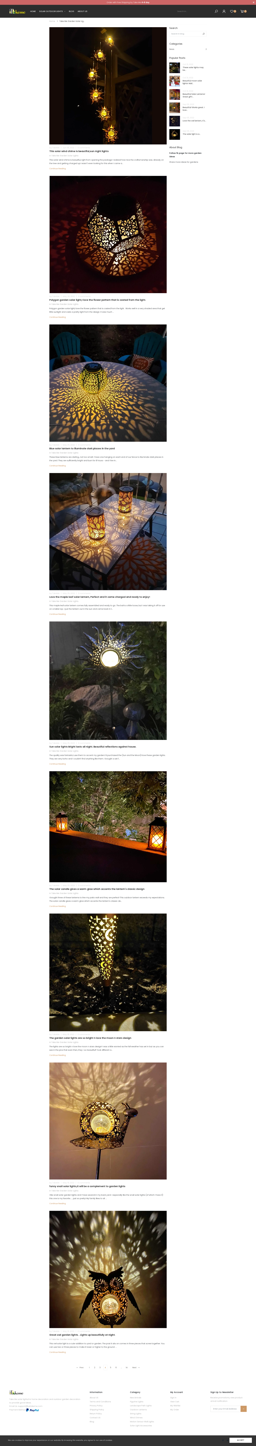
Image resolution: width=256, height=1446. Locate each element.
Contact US (95, 1417)
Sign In (173, 1397)
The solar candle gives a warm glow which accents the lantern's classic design (96, 889)
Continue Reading (57, 168)
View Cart (174, 1401)
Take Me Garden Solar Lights (64, 155)
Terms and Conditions (100, 1401)
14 (127, 1367)
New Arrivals (135, 1397)
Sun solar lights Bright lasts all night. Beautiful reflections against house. (92, 746)
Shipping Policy (97, 1409)
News (188, 49)
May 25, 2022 (69, 445)
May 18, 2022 (68, 1034)
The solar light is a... (192, 134)
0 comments (84, 147)
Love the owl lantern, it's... (194, 120)
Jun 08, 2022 (68, 147)
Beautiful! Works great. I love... (194, 108)
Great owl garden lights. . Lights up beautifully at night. (82, 1334)
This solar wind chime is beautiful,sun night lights (79, 151)
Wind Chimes (136, 1417)
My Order (174, 1409)
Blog (92, 1421)
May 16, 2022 (68, 1182)
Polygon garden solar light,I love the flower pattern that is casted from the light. (97, 300)
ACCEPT (240, 1440)
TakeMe (55, 147)
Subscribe (244, 1409)
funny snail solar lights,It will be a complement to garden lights (87, 1186)
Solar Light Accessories (141, 1425)
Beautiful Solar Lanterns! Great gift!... (194, 95)
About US (94, 1397)
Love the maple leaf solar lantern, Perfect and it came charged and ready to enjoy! (99, 597)
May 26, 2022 (69, 296)
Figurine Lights (136, 1401)
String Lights (135, 1413)
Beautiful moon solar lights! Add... (192, 82)
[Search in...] (216, 11)
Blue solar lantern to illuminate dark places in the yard (82, 448)
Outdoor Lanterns (138, 1409)
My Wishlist (175, 1405)
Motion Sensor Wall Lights (142, 1421)
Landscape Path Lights (141, 1405)
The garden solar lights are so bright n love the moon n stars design (90, 1038)
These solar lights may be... (193, 68)
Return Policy (96, 1413)
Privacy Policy (96, 1405)
